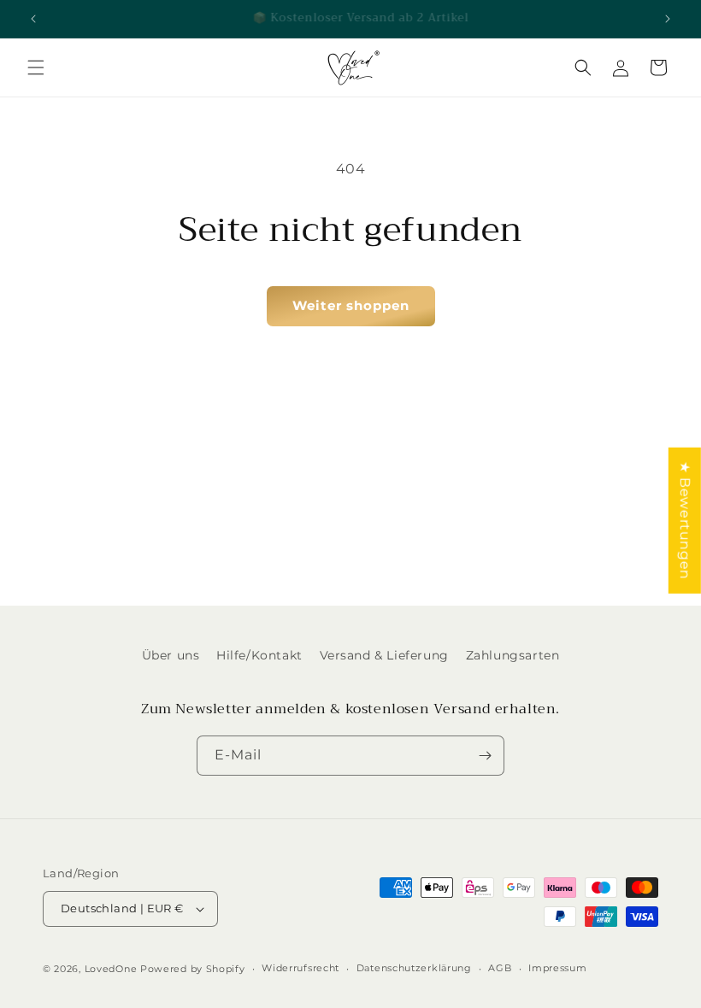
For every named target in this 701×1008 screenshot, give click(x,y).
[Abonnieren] (485, 755)
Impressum (557, 968)
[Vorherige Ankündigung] (33, 19)
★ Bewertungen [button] (685, 520)
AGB (499, 968)
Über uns (171, 655)
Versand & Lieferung (384, 655)
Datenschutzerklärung (414, 968)
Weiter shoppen (350, 305)
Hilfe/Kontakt (259, 655)
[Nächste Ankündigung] (667, 19)
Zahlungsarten (513, 655)
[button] (36, 67)
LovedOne (111, 969)
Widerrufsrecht (300, 968)
